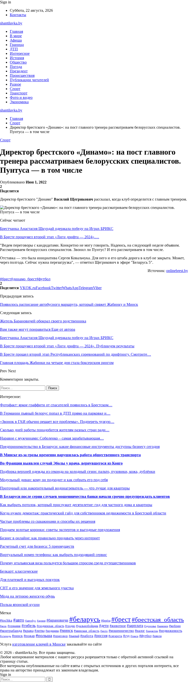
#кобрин (175, 626)
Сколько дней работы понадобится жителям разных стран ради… (54, 430)
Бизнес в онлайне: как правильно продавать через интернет (50, 538)
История (17, 58)
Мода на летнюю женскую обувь (27, 596)
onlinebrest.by (177, 271)
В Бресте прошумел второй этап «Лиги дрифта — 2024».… (49, 237)
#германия (14, 626)
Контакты (18, 15)
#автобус (30, 620)
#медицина (52, 631)
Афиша (16, 40)
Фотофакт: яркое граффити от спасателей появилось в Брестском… (56, 405)
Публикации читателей (29, 80)
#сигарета (115, 636)
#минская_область (86, 631)
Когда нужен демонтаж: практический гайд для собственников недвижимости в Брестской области (83, 513)
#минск (66, 630)
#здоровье (150, 626)
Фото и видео (21, 97)
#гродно (70, 626)
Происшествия (22, 75)
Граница (17, 45)
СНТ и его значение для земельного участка (37, 588)
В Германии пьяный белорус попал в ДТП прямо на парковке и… (55, 413)
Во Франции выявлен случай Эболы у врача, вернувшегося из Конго (61, 463)
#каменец (162, 626)
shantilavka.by (11, 23)
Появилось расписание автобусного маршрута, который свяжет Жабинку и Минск (69, 304)
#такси (134, 636)
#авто (18, 620)
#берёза (105, 620)
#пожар (29, 636)
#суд (126, 636)
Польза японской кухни (20, 604)
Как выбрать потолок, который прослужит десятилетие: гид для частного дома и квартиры (76, 505)
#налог (140, 631)
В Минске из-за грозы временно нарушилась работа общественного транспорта (70, 455)
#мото (104, 630)
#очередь (5, 636)
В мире (16, 36)
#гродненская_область (50, 626)
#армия (41, 620)
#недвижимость (170, 631)
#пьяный (74, 636)
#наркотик (152, 630)
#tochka (6, 620)
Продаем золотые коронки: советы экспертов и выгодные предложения (60, 530)
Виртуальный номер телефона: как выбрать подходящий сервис (53, 555)
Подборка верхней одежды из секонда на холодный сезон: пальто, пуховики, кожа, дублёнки (77, 471)
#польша (44, 635)
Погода (16, 67)
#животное (118, 626)
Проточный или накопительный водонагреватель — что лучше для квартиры (65, 488)
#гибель (29, 625)
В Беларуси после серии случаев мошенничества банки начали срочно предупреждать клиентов (85, 496)
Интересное (20, 53)
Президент (19, 71)
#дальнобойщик (87, 626)
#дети (104, 626)
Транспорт (18, 93)
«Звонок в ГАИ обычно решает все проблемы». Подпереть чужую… (57, 422)
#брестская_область (158, 619)
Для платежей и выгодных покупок (30, 580)
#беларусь (84, 619)
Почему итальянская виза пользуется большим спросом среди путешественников (68, 563)
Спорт (15, 89)
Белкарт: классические (19, 571)
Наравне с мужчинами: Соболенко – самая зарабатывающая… (52, 438)
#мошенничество (121, 631)
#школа (157, 636)
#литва (40, 631)
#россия (100, 636)
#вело (3, 626)
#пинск (17, 636)
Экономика (19, 102)
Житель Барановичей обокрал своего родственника (43, 321)
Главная (16, 31)
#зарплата (135, 626)
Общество (18, 62)
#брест (5, 279)
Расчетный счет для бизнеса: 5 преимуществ (37, 546)
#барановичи (57, 620)
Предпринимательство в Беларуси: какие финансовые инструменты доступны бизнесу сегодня (80, 446)
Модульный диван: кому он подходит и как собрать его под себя (54, 480)
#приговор (60, 636)
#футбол (43, 279)
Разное (15, 84)
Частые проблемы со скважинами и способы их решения (47, 521)
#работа (86, 636)
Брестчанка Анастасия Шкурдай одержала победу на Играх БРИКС (56, 229)
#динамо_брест (23, 279)
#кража (28, 631)
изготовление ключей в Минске (39, 644)
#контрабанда (11, 631)
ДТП (14, 49)
